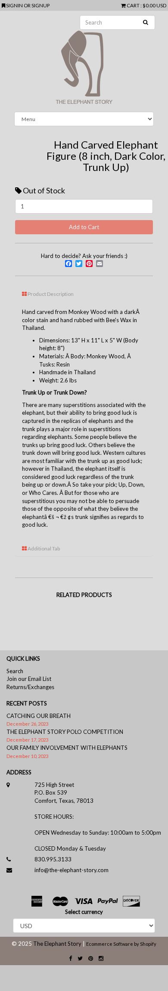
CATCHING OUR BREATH (38, 715)
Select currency (84, 911)
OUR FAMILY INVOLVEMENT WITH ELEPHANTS (67, 747)
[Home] (84, 61)
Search (14, 671)
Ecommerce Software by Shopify (121, 944)
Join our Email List (28, 678)
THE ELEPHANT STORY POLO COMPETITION (64, 731)
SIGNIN (15, 5)
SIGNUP (40, 5)
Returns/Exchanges (30, 686)
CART (133, 5)
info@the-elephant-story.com (71, 870)
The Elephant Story (57, 943)
